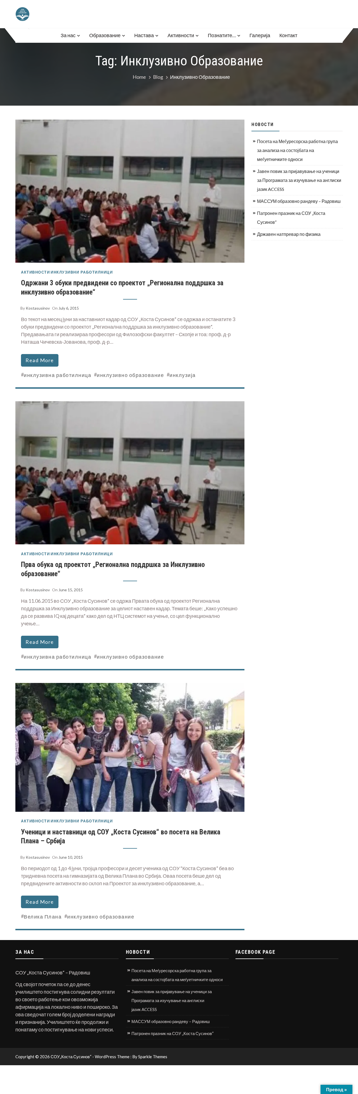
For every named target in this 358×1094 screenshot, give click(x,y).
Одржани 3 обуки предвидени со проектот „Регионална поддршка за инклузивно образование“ (122, 287)
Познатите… (222, 35)
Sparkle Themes (152, 1056)
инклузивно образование (130, 375)
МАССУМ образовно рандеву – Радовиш (299, 201)
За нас (68, 35)
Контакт (288, 35)
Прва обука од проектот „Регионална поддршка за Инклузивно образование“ (113, 569)
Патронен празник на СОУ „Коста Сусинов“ (291, 217)
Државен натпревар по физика (289, 234)
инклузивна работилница (57, 375)
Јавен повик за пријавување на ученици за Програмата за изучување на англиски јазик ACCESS (299, 180)
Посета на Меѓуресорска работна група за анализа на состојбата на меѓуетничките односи (297, 150)
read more (39, 360)
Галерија (259, 35)
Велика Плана (43, 916)
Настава (144, 35)
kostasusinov (38, 308)
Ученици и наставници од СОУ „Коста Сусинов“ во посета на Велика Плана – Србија (120, 836)
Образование (105, 35)
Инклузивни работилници (82, 272)
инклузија (182, 375)
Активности (181, 35)
